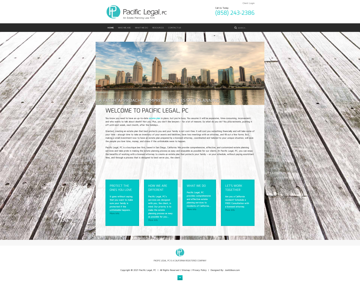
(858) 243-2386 (235, 12)
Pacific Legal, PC (147, 270)
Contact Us (174, 27)
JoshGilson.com (232, 270)
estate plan (154, 118)
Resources (158, 27)
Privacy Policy (199, 270)
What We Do (141, 27)
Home (111, 27)
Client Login (249, 3)
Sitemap (186, 270)
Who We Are (124, 27)
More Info (114, 213)
